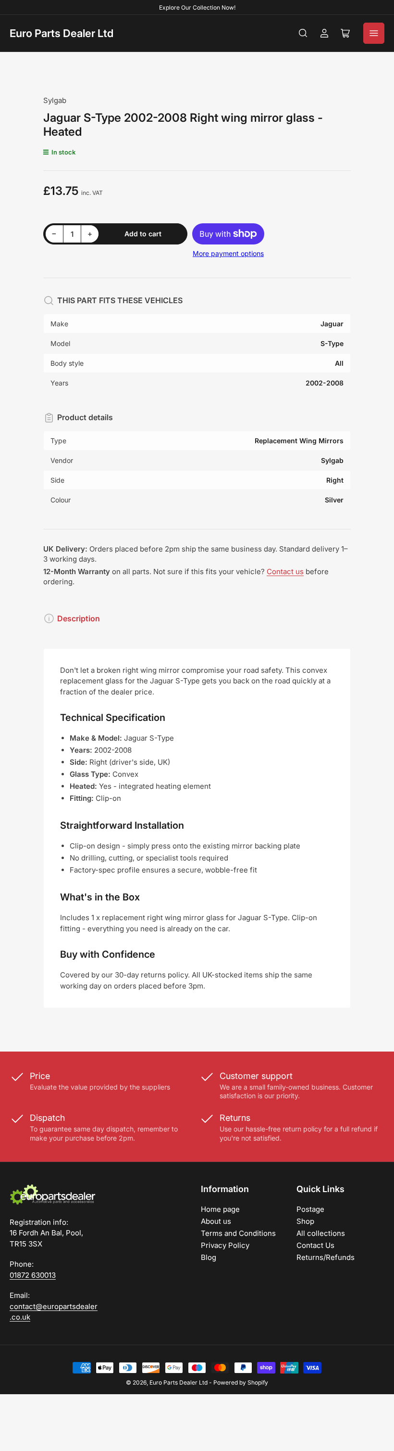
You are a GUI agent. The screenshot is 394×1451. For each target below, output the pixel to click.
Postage (310, 1209)
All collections (320, 1233)
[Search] (303, 33)
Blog (208, 1257)
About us (216, 1221)
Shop (305, 1221)
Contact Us (315, 1245)
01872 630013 (33, 1275)
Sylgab (54, 100)
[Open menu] (373, 33)
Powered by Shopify (240, 1382)
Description (78, 618)
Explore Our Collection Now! (197, 7)
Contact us (285, 571)
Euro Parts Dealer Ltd (61, 33)
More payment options (228, 253)
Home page (220, 1209)
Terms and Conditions (238, 1233)
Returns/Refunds (325, 1257)
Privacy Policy (225, 1245)
